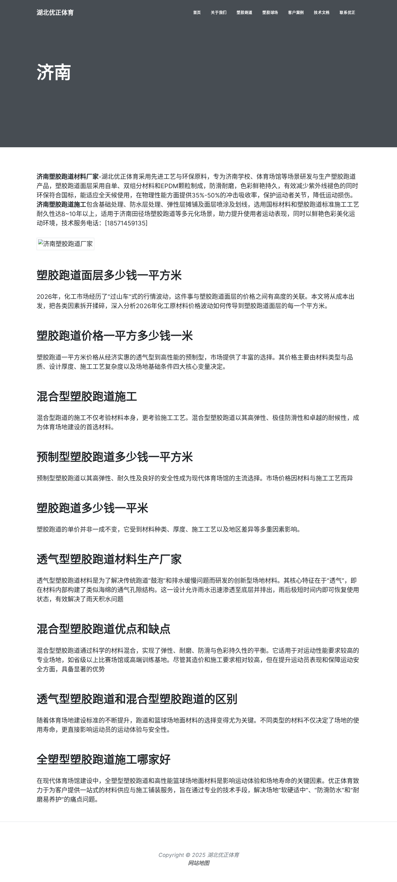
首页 (197, 12)
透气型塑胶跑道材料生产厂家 (109, 559)
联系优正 (347, 12)
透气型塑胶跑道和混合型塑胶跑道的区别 (137, 699)
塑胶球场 (270, 12)
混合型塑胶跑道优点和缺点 (104, 629)
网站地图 (198, 863)
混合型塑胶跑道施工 (87, 396)
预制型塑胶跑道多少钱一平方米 (115, 457)
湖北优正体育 (55, 12)
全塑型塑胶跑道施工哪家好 (104, 759)
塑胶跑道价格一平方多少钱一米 (115, 336)
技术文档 (322, 12)
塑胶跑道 (244, 12)
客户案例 (296, 12)
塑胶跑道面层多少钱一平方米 (109, 275)
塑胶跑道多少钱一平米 (92, 508)
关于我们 (219, 12)
